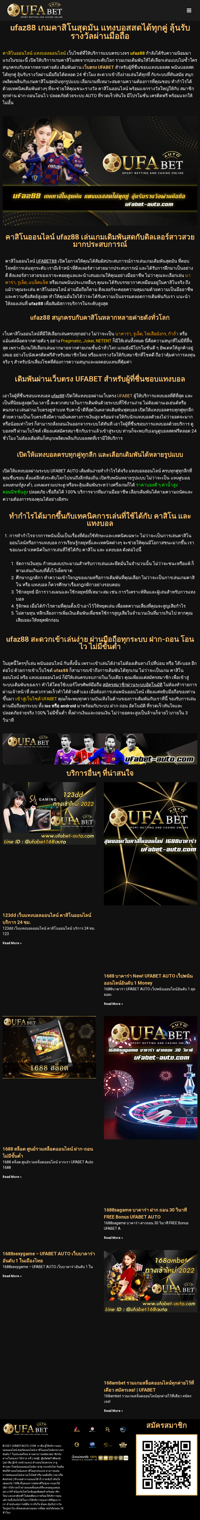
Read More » (12, 943)
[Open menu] (189, 10)
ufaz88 (61, 670)
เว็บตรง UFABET (98, 67)
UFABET (125, 395)
